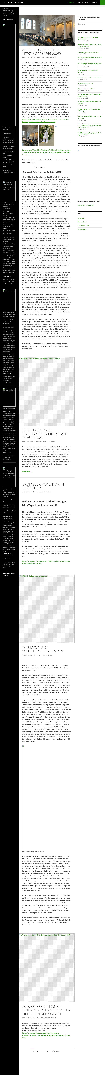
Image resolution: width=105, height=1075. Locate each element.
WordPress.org (82, 229)
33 (47, 1051)
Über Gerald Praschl (83, 2)
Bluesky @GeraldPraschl (85, 205)
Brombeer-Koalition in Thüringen (43, 486)
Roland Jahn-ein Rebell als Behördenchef (9, 281)
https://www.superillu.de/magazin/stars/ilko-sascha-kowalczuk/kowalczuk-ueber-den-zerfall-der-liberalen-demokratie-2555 (46, 1035)
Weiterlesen (7, 276)
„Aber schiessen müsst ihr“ (86, 89)
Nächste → (56, 1051)
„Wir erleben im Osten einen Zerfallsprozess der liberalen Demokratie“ (46, 1010)
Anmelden (81, 218)
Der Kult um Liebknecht (85, 83)
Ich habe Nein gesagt (9, 456)
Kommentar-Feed (83, 225)
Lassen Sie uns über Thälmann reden (89, 78)
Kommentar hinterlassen (47, 57)
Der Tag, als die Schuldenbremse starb (43, 649)
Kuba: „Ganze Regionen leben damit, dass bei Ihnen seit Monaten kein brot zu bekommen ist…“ (89, 125)
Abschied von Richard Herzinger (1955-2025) (42, 52)
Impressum (95, 2)
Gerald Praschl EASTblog (13, 2)
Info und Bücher (8, 19)
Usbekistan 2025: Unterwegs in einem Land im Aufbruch (45, 434)
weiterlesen (27, 471)
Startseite (71, 2)
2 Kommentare (7, 459)
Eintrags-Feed (82, 222)
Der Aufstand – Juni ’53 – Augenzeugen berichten (9, 564)
